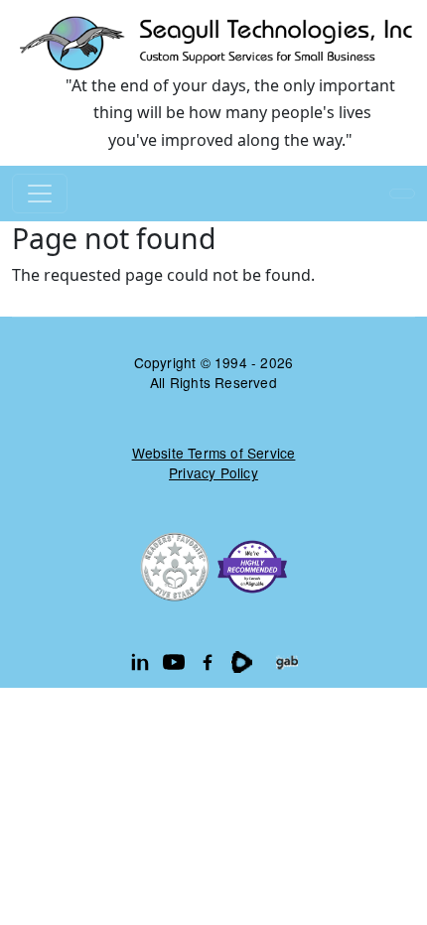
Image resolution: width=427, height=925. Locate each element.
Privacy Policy (213, 472)
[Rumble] (241, 662)
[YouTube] (174, 662)
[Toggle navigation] (40, 193)
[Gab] (287, 662)
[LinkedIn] (140, 662)
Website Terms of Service (214, 452)
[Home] (213, 42)
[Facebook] (207, 662)
